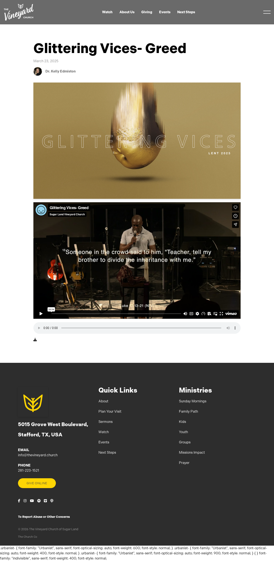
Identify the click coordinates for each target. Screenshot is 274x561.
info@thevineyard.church (38, 455)
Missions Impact (192, 452)
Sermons (105, 422)
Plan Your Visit (109, 411)
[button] (267, 12)
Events (103, 442)
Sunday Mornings (192, 401)
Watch (103, 432)
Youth (183, 432)
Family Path (188, 411)
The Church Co (27, 536)
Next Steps (107, 452)
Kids (182, 422)
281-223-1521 (28, 470)
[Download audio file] (35, 339)
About (103, 401)
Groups (185, 442)
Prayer (184, 463)
